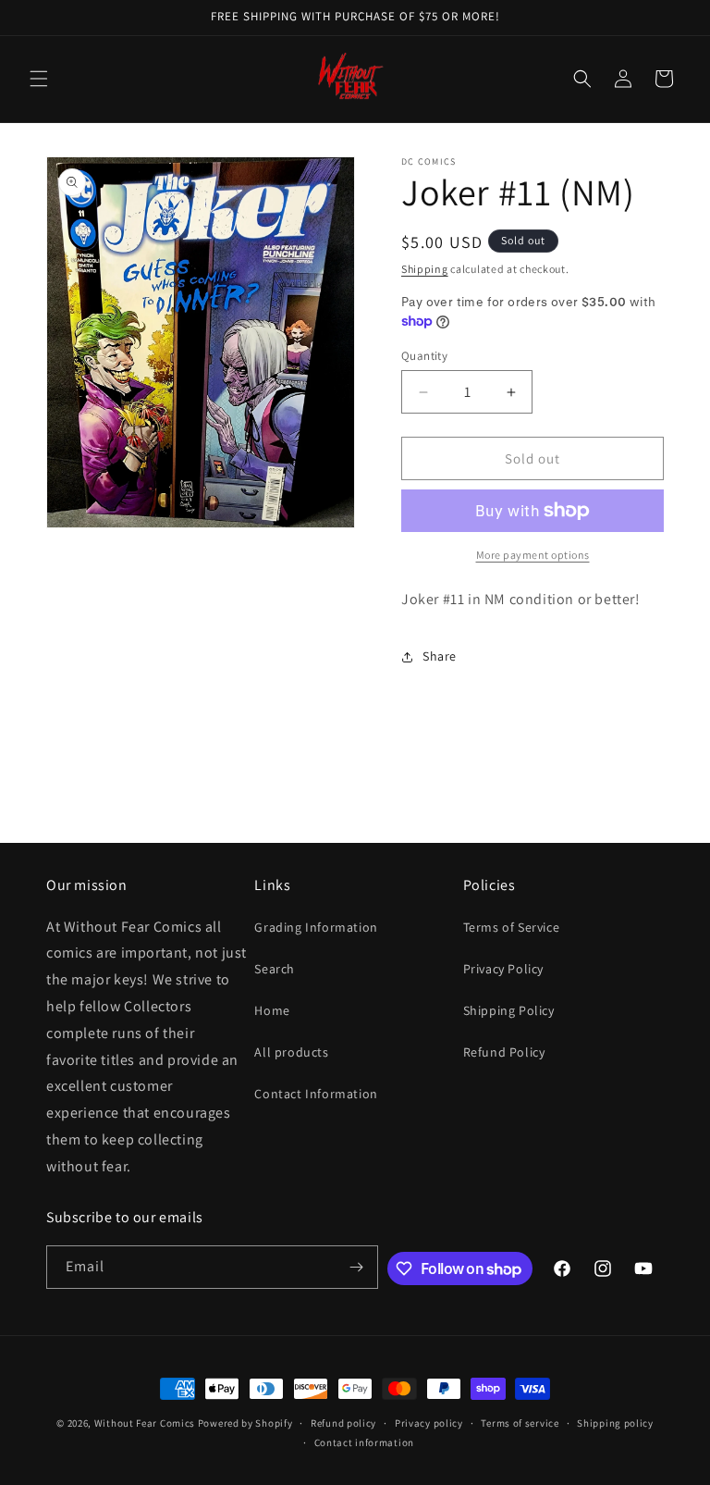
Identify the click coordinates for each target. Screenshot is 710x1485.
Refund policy (343, 1423)
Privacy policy (429, 1423)
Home (271, 1010)
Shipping (424, 269)
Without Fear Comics (144, 1423)
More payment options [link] (533, 555)
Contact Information (315, 1093)
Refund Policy (504, 1052)
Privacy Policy (503, 968)
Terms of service (519, 1423)
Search (274, 968)
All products (291, 1052)
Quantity (424, 356)
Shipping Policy (509, 1010)
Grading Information (315, 927)
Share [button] (439, 656)
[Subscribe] (357, 1267)
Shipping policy (615, 1423)
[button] (38, 78)
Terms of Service (511, 927)
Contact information (364, 1442)
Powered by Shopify (245, 1423)
